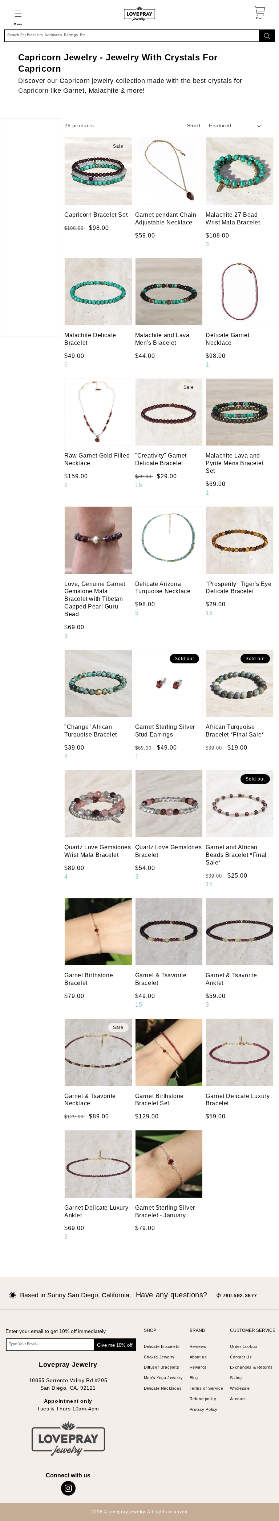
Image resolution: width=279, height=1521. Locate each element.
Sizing (236, 1378)
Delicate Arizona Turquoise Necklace (163, 588)
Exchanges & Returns (251, 1367)
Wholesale (240, 1388)
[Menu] (18, 14)
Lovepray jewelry (126, 1511)
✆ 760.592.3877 (237, 1295)
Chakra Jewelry (159, 1357)
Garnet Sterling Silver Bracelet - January (165, 1211)
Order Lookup (243, 1346)
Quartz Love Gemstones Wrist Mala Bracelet (97, 851)
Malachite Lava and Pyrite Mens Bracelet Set (234, 463)
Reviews (198, 1346)
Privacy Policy (204, 1409)
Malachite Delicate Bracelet (90, 339)
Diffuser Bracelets (161, 1367)
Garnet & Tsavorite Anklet (231, 979)
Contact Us (241, 1357)
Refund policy (203, 1399)
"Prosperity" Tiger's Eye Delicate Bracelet (238, 588)
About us (198, 1357)
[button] (18, 14)
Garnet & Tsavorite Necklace (90, 1100)
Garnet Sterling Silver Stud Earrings (165, 731)
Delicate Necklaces (163, 1388)
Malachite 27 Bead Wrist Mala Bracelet (233, 218)
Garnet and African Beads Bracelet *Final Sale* (236, 855)
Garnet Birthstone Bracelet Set (159, 1100)
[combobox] (139, 35)
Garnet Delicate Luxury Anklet (96, 1211)
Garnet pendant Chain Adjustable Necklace (166, 218)
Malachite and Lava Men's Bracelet (162, 339)
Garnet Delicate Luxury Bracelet (238, 1100)
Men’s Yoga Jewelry (163, 1378)
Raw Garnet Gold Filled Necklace (97, 459)
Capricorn (33, 90)
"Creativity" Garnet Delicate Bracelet (161, 459)
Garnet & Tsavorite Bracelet (161, 979)
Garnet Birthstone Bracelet (88, 979)
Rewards (198, 1367)
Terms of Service (206, 1388)
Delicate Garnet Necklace (227, 339)
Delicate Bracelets (162, 1346)
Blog (194, 1378)
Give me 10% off (115, 1345)
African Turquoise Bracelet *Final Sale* (235, 731)
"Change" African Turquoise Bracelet (90, 731)
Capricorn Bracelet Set (96, 215)
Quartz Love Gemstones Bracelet (168, 851)
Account (238, 1399)
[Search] (267, 35)
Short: (194, 125)
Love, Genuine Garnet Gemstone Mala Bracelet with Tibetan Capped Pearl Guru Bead (94, 599)
